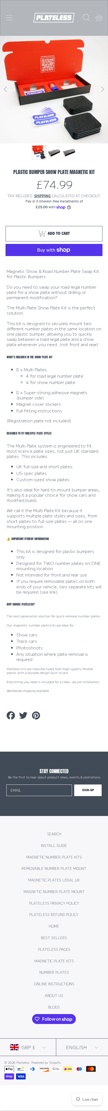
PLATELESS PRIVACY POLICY (54, 903)
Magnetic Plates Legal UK (54, 880)
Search (54, 833)
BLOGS (54, 1007)
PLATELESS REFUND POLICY (54, 914)
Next (102, 89)
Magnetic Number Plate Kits (54, 857)
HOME (54, 926)
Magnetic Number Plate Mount (54, 891)
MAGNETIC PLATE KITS (54, 961)
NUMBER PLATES (54, 972)
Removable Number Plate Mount (54, 868)
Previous (6, 89)
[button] (9, 17)
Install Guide (54, 845)
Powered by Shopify (45, 1062)
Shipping (42, 196)
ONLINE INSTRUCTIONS (54, 983)
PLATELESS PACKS (54, 949)
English (76, 1047)
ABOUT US (54, 995)
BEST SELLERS (54, 937)
